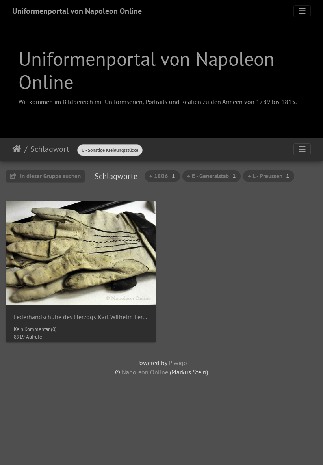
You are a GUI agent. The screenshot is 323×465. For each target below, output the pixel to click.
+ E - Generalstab (211, 176)
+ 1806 (162, 176)
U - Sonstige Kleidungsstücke (110, 150)
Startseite (16, 149)
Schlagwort (49, 149)
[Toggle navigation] (302, 11)
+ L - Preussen (269, 176)
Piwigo (178, 362)
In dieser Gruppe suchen (50, 176)
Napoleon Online (145, 372)
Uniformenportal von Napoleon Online (77, 11)
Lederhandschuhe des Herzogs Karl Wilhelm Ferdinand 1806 (81, 317)
